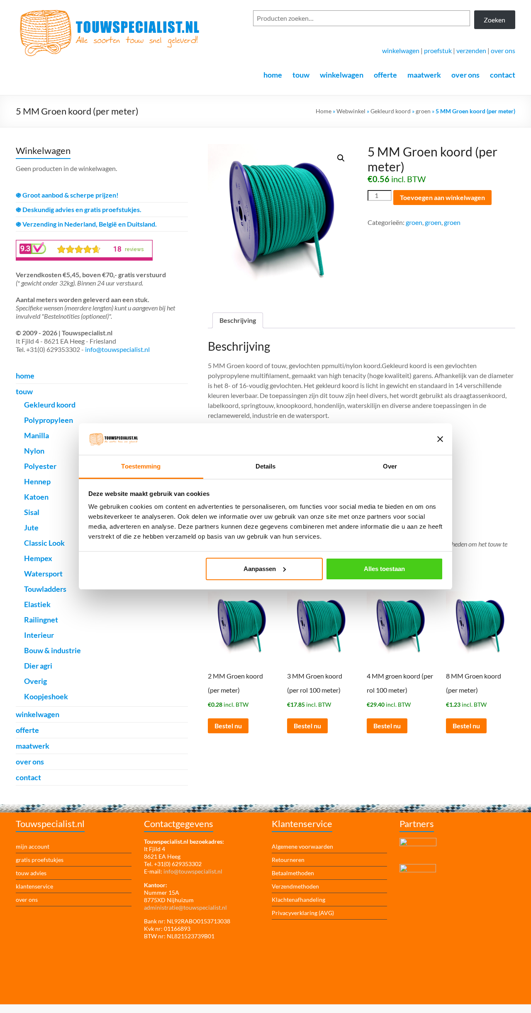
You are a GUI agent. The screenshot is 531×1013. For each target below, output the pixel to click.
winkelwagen (400, 50)
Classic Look (44, 542)
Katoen (36, 496)
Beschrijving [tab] (237, 320)
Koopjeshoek (46, 696)
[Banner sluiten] (440, 439)
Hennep (37, 481)
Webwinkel (350, 111)
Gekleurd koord (390, 111)
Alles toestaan (384, 568)
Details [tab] (266, 466)
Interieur (39, 635)
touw (300, 74)
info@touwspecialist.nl (117, 349)
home (272, 74)
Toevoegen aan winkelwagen (442, 197)
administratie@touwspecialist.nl (185, 907)
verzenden (471, 50)
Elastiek (37, 604)
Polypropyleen (48, 420)
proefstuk (438, 50)
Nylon (34, 450)
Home (323, 111)
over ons (503, 50)
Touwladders (45, 588)
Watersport (43, 573)
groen (423, 111)
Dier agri (38, 665)
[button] (341, 158)
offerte (385, 74)
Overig (35, 681)
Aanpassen (260, 568)
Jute (31, 527)
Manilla (36, 435)
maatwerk (424, 74)
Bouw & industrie (52, 650)
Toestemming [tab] (141, 466)
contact (502, 74)
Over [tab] (390, 466)
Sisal (31, 512)
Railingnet (41, 619)
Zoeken (494, 20)
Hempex (38, 558)
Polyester (40, 466)
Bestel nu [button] (228, 726)
